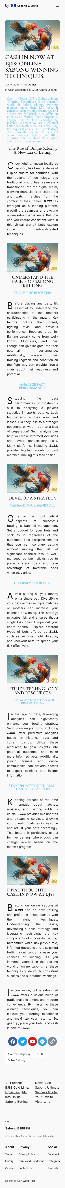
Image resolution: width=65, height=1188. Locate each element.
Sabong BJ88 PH (27, 5)
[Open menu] (57, 6)
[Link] (52, 1041)
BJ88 (35, 89)
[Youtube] (32, 1041)
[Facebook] (12, 1041)
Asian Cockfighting (19, 89)
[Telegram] (42, 1041)
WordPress (29, 1180)
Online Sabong (48, 89)
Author (32, 84)
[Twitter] (22, 1041)
